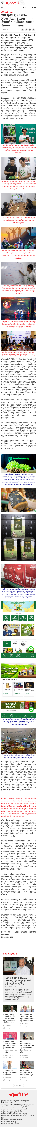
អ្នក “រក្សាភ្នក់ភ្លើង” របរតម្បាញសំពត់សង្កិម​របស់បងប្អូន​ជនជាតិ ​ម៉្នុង (26, 1073)
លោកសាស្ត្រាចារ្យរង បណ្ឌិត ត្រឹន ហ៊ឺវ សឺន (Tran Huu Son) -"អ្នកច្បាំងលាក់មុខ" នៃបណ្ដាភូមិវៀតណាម (9, 1018)
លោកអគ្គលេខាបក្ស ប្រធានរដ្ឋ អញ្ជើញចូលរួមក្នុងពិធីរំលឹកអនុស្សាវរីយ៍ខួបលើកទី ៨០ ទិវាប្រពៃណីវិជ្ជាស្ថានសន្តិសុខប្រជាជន (10, 1046)
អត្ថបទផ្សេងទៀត (10, 954)
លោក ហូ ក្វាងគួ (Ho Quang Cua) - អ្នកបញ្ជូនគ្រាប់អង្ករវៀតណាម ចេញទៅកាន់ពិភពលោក (27, 1017)
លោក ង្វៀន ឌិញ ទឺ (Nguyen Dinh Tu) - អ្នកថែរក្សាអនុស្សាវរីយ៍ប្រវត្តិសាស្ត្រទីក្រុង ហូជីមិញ (18, 981)
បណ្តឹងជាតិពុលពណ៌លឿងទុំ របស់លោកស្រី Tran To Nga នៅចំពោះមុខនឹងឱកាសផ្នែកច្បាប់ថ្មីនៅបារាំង (27, 1046)
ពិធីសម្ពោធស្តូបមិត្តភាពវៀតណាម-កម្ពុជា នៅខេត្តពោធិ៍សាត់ (10, 1073)
